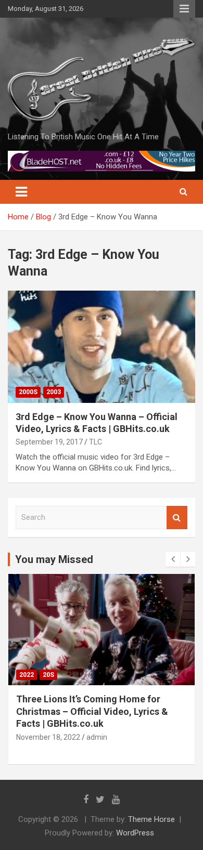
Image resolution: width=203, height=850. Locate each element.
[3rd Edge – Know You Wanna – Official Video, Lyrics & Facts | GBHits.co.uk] (101, 346)
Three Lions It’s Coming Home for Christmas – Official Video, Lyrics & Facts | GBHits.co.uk (92, 711)
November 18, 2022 (48, 737)
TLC (95, 442)
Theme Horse (151, 819)
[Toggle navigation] (21, 192)
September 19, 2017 (49, 442)
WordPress (135, 833)
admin (96, 737)
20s (48, 674)
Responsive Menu (184, 9)
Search (177, 517)
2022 (26, 674)
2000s (28, 392)
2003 (53, 392)
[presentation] (173, 559)
